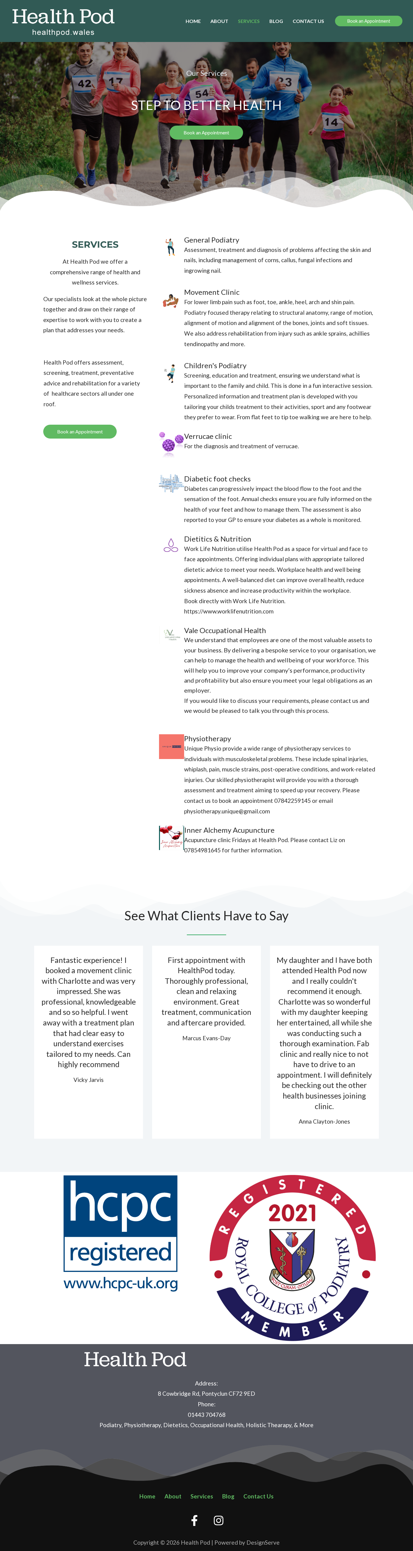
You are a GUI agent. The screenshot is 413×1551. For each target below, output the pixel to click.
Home (193, 21)
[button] (368, 21)
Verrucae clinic (208, 436)
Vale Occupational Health (225, 630)
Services (249, 21)
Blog (276, 21)
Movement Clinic (211, 292)
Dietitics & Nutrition (217, 538)
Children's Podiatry (215, 365)
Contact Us (308, 21)
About (219, 21)
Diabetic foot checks (217, 478)
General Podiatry (211, 239)
